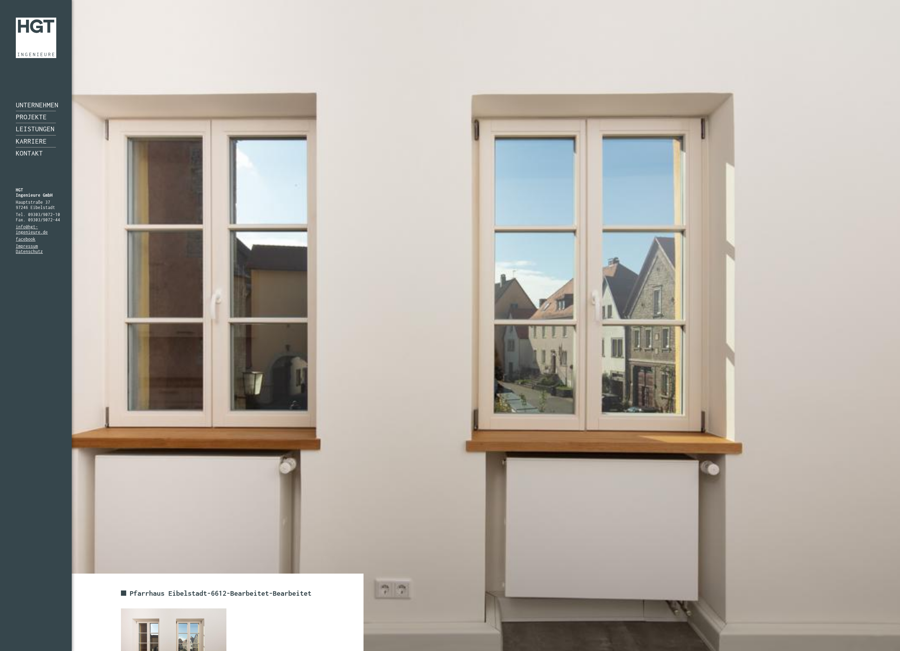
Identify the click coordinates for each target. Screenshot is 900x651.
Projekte (31, 117)
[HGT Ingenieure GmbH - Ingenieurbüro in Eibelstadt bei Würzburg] (36, 38)
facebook (26, 239)
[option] (450, 325)
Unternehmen (36, 105)
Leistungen (35, 129)
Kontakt (29, 153)
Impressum (27, 246)
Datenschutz (29, 251)
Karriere (31, 141)
